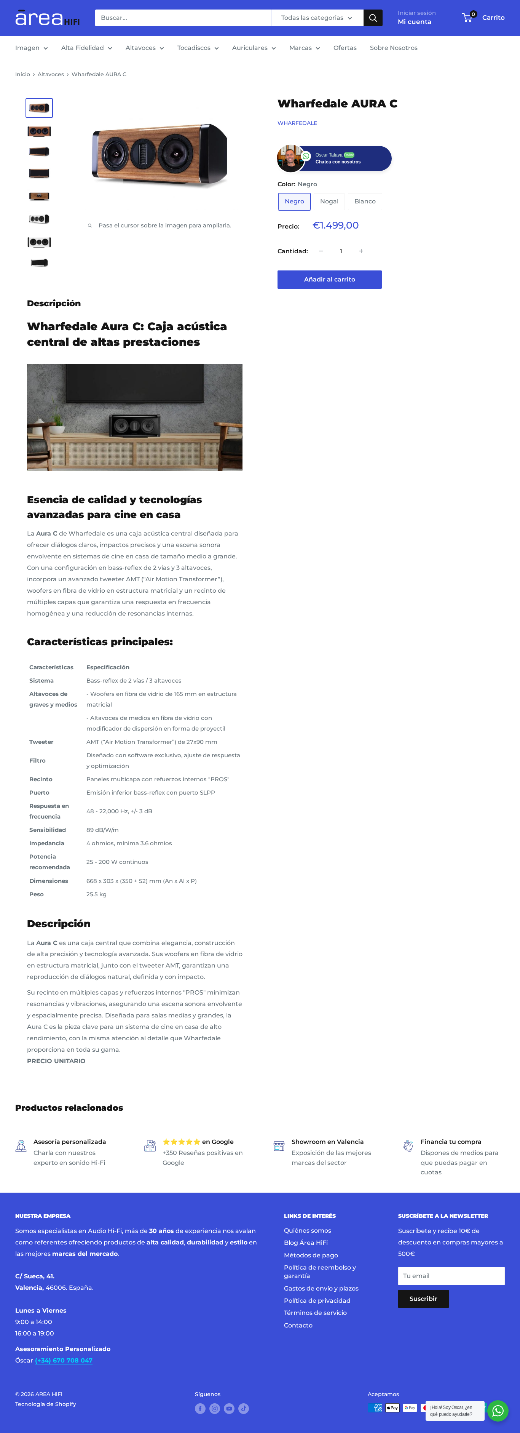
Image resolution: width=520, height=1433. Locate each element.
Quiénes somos (307, 1230)
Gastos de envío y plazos (321, 1288)
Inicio (22, 74)
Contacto (298, 1325)
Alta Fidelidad (82, 47)
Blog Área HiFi (306, 1242)
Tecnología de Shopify (45, 1404)
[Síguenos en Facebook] (200, 1408)
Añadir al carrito (329, 279)
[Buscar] (373, 18)
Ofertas (345, 47)
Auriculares (250, 47)
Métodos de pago (311, 1255)
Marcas (300, 47)
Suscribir (423, 1298)
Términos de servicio (315, 1312)
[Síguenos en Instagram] (214, 1408)
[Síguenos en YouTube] (229, 1408)
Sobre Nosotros (394, 47)
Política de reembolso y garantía (320, 1271)
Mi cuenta (414, 22)
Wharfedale (297, 122)
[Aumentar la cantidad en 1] (361, 251)
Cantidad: (293, 250)
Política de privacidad (317, 1300)
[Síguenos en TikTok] (243, 1408)
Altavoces (141, 47)
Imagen (27, 47)
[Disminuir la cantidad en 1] (321, 251)
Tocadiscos (194, 47)
